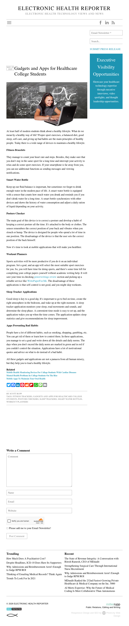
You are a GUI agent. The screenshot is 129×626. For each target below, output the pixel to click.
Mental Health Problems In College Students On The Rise (31, 375)
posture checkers (28, 398)
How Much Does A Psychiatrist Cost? (26, 558)
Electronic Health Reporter (64, 8)
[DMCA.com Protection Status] (14, 610)
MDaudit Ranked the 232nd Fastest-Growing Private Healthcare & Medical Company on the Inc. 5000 (91, 582)
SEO (96, 613)
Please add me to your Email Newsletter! (29, 528)
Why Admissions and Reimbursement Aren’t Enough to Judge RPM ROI (33, 568)
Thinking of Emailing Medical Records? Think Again (34, 574)
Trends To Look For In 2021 (21, 578)
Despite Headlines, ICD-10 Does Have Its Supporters (33, 562)
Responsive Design (80, 613)
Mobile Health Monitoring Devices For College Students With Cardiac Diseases (41, 372)
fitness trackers (22, 396)
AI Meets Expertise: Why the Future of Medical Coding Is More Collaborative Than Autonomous (89, 589)
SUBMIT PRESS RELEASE (105, 49)
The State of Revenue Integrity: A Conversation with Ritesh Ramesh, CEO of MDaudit (91, 560)
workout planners (17, 401)
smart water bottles (70, 398)
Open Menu (9, 22)
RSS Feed (113, 22)
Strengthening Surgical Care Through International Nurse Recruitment (90, 567)
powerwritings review (45, 277)
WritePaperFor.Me (37, 281)
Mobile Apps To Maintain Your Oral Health (25, 378)
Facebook (100, 22)
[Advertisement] (46, 47)
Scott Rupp (16, 393)
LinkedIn (107, 22)
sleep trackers (48, 398)
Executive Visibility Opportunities (106, 67)
